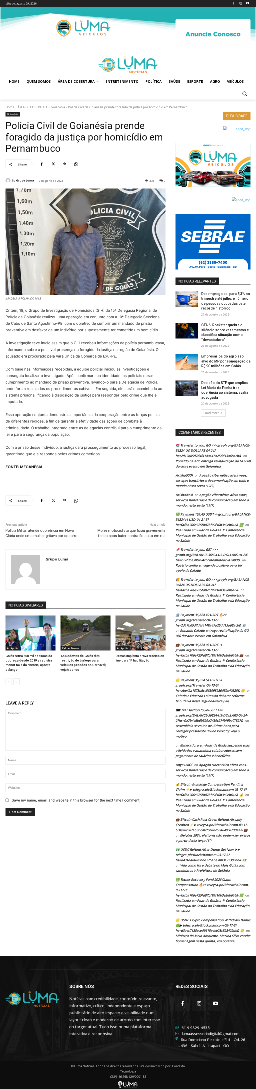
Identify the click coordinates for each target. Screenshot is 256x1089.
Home (10, 107)
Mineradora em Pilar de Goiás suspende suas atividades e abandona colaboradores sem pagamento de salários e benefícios (213, 750)
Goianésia (58, 107)
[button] (244, 94)
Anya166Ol (184, 764)
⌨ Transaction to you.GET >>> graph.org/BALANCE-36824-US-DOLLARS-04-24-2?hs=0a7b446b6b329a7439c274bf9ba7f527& (212, 715)
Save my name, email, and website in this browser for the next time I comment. (76, 800)
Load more (211, 413)
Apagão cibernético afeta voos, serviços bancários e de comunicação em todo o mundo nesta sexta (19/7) (212, 480)
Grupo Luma (25, 180)
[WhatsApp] (76, 164)
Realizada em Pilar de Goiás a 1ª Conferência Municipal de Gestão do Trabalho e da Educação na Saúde (213, 535)
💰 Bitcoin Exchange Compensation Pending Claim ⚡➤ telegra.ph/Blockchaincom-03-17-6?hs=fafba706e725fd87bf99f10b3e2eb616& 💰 (211, 789)
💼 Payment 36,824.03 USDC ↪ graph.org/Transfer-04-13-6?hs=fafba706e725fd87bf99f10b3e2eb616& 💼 (209, 650)
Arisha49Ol (184, 494)
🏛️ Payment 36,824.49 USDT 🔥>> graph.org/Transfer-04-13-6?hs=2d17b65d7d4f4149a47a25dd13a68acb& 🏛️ (211, 620)
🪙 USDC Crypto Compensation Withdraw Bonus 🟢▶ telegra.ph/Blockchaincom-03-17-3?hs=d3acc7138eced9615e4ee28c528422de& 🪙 (213, 925)
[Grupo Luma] (9, 180)
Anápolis (12, 648)
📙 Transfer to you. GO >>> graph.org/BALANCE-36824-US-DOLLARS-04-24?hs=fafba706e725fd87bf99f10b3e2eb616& (213, 584)
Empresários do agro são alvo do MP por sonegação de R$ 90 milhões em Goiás (225, 361)
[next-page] (17, 681)
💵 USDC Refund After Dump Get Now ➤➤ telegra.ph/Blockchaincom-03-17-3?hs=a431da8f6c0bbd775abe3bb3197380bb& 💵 (211, 854)
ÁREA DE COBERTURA (33, 107)
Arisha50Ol (184, 475)
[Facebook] (234, 3)
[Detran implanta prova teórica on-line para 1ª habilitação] (141, 633)
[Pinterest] (65, 164)
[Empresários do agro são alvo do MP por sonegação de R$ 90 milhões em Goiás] (187, 362)
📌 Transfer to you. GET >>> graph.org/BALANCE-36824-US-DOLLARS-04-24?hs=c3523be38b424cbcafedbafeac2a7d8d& (212, 554)
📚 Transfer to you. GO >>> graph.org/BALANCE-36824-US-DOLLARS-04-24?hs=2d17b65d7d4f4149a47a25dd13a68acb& (213, 450)
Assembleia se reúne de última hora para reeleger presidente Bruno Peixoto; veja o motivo (208, 731)
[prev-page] (9, 681)
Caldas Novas (70, 648)
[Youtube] (247, 3)
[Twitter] (53, 164)
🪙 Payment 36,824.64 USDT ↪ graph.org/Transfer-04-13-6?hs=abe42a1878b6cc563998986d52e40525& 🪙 (210, 685)
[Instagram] (241, 3)
